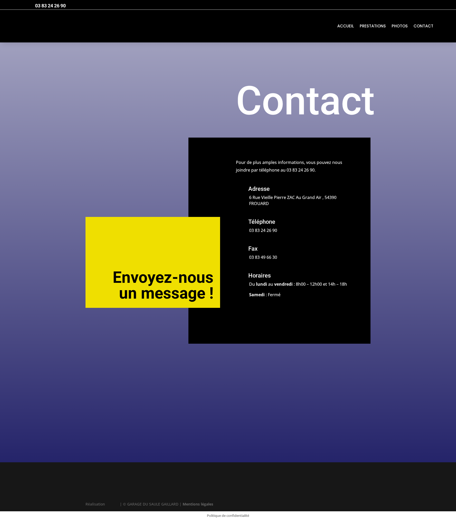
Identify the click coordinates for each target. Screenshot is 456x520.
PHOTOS (400, 26)
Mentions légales (198, 504)
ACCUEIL (345, 26)
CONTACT (423, 26)
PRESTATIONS (373, 26)
